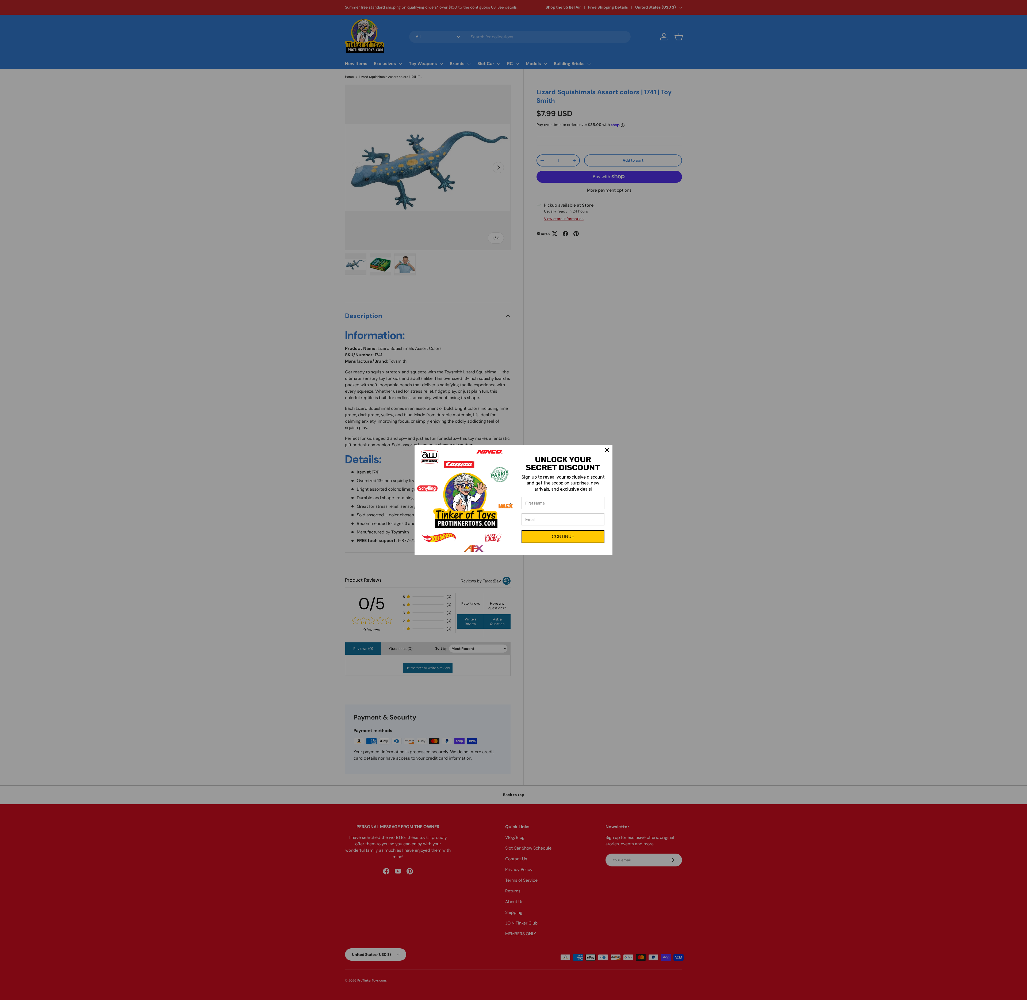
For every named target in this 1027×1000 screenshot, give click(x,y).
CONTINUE (563, 536)
